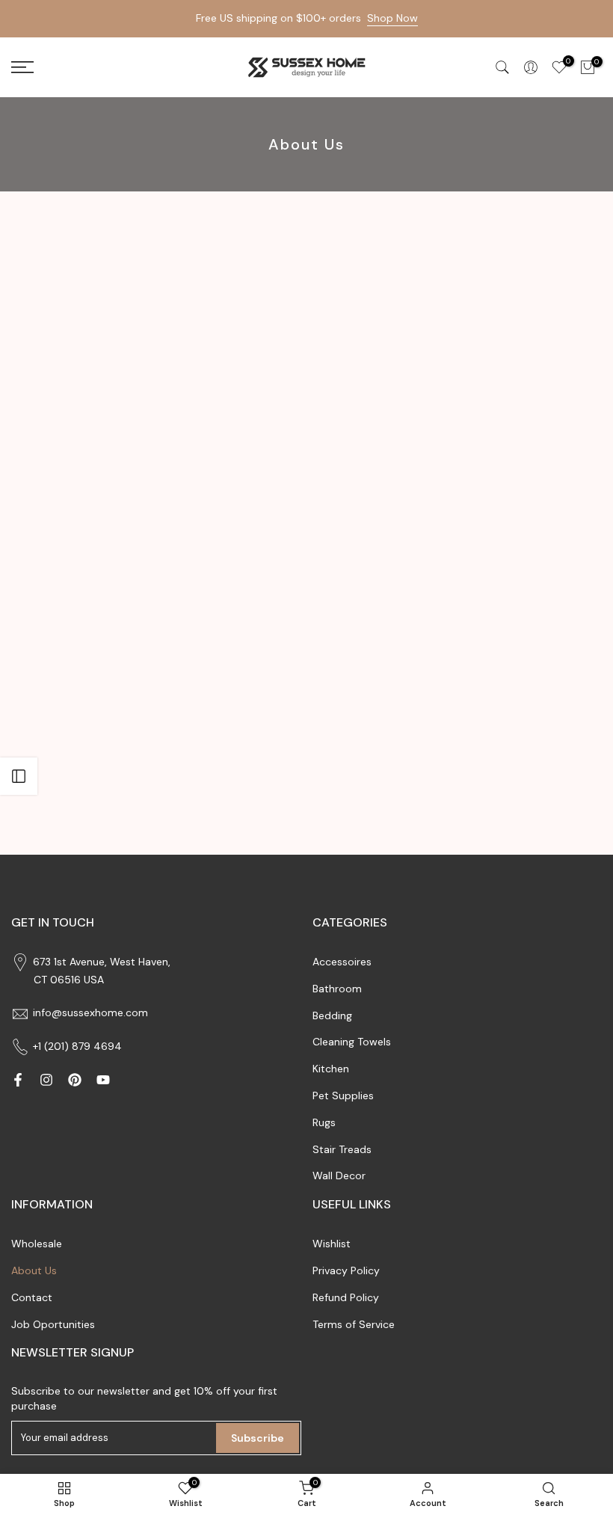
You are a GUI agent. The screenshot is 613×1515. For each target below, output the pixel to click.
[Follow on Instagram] (46, 1080)
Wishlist (331, 1243)
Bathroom (337, 988)
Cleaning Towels (351, 1041)
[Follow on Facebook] (18, 1080)
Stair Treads (342, 1149)
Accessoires (342, 961)
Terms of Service (353, 1324)
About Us (34, 1270)
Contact (31, 1297)
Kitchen (330, 1068)
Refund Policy (345, 1297)
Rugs (324, 1122)
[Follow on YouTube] (103, 1080)
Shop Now (392, 18)
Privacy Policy (346, 1270)
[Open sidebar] (18, 776)
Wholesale (36, 1243)
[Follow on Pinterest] (74, 1080)
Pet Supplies (343, 1095)
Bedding (332, 1015)
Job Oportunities (53, 1324)
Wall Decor (339, 1175)
